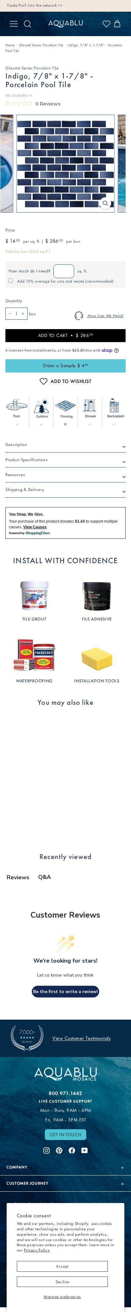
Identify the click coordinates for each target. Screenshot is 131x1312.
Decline (62, 1281)
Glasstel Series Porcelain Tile (41, 45)
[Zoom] (105, 203)
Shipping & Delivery (24, 489)
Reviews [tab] (18, 877)
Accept (62, 1266)
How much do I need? (29, 271)
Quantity (13, 300)
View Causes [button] (35, 527)
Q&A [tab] (44, 877)
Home (10, 45)
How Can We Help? (105, 315)
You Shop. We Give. (26, 514)
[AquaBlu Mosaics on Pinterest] (59, 1149)
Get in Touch (65, 1134)
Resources (15, 474)
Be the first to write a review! (65, 992)
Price (10, 230)
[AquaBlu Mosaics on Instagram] (46, 1149)
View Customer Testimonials (81, 1038)
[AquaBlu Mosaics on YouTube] (84, 1149)
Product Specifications (26, 459)
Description (16, 444)
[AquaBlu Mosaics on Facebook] (72, 1149)
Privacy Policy (37, 1250)
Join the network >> (45, 5)
